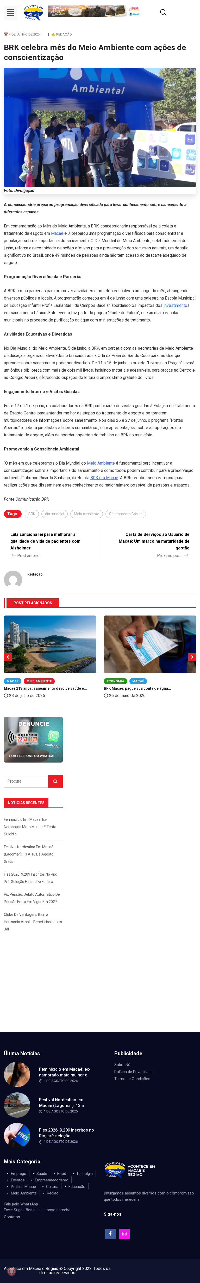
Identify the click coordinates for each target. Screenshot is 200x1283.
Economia (115, 681)
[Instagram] (124, 1234)
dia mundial (54, 514)
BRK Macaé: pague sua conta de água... (137, 688)
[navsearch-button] (156, 13)
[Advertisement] (100, 992)
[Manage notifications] (11, 1271)
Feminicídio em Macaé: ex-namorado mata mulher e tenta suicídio (30, 826)
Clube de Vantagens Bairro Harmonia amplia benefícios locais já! (33, 921)
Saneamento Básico (125, 514)
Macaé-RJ (60, 233)
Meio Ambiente (101, 463)
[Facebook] (110, 1234)
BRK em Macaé (104, 477)
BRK (31, 514)
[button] (10, 13)
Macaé (12, 681)
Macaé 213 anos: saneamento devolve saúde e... (45, 688)
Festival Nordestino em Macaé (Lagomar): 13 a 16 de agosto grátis (28, 854)
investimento (175, 305)
